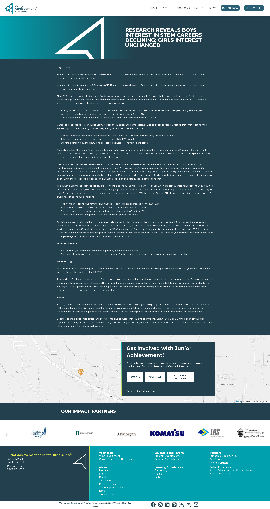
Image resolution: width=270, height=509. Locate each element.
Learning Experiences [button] (168, 467)
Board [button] (102, 477)
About (167, 8)
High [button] (157, 477)
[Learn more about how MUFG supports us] (200, 433)
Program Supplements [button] (167, 456)
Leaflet (238, 402)
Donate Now (230, 8)
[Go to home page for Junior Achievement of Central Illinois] (20, 8)
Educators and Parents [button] (169, 453)
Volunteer (155, 377)
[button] (171, 8)
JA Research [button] (106, 480)
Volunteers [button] (106, 453)
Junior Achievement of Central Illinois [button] (231, 470)
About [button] (103, 467)
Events (198, 8)
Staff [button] (101, 473)
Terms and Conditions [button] (70, 503)
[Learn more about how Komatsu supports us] (26, 433)
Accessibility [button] (105, 503)
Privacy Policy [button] (90, 503)
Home (154, 8)
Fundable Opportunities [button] (223, 456)
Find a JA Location (220, 473)
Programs (183, 8)
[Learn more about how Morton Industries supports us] (156, 433)
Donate (135, 377)
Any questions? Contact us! (141, 391)
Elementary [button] (161, 470)
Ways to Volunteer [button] (109, 456)
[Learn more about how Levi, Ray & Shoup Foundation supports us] (69, 433)
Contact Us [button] (14, 466)
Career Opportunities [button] (111, 487)
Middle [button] (158, 473)
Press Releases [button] (107, 484)
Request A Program (180, 377)
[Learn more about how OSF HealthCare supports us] (244, 433)
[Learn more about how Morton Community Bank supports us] (113, 433)
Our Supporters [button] (219, 459)
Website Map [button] (119, 503)
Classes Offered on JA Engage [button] (116, 459)
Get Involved (254, 8)
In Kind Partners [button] (219, 462)
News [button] (102, 491)
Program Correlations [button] (166, 459)
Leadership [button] (105, 470)
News (212, 8)
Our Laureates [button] (107, 494)
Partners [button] (215, 453)
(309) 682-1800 (15, 469)
